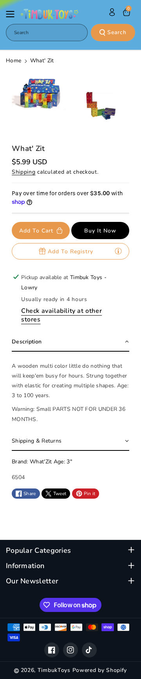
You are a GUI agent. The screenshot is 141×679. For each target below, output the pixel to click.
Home (13, 60)
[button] (12, 14)
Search (117, 32)
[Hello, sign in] (112, 12)
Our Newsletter (32, 581)
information (25, 565)
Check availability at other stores (61, 315)
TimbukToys (54, 670)
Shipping (24, 172)
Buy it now (100, 230)
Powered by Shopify (99, 670)
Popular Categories (38, 550)
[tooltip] (118, 251)
